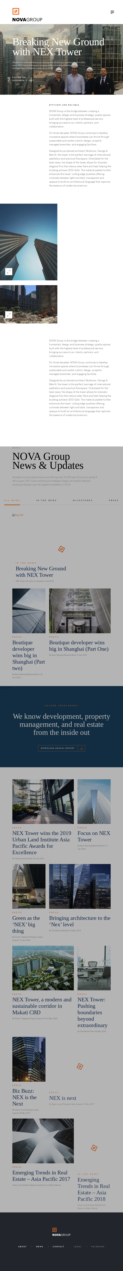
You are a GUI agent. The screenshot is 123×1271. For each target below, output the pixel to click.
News (39, 1247)
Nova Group (27, 15)
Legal (78, 1247)
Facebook (98, 1247)
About (22, 1247)
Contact (58, 1247)
